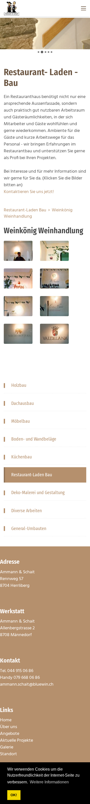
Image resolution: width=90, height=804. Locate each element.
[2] (42, 52)
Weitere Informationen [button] (49, 782)
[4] (48, 52)
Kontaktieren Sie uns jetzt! (29, 192)
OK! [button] (13, 795)
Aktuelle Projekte (16, 740)
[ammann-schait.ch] (12, 8)
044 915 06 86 (20, 671)
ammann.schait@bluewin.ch (27, 684)
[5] (51, 52)
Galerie (6, 747)
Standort (8, 754)
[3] (45, 52)
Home (6, 720)
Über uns (8, 727)
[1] (38, 52)
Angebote (9, 733)
